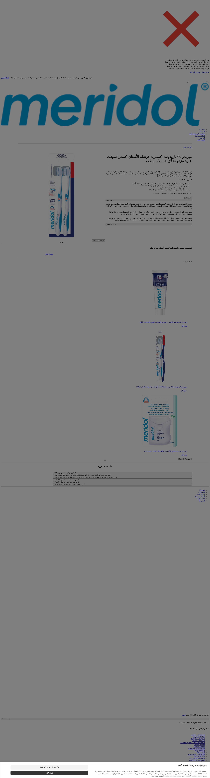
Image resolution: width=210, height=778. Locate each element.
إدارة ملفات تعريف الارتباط (49, 767)
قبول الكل (49, 773)
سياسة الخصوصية (157, 776)
